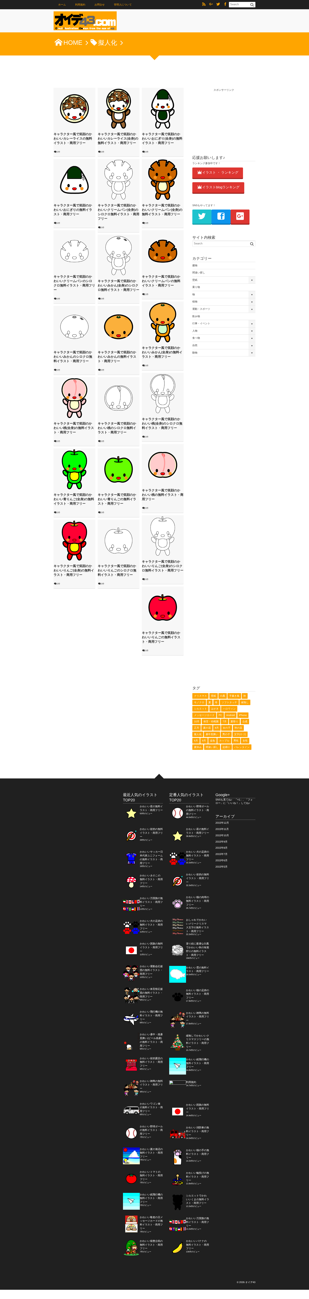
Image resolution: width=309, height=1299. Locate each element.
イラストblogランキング (221, 187)
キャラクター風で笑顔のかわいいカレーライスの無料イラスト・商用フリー (73, 138)
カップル (224, 740)
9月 (204, 740)
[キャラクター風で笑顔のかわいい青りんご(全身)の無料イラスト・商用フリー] (74, 469)
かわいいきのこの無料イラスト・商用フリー (151, 879)
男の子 (226, 734)
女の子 (226, 727)
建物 (194, 265)
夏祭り (234, 721)
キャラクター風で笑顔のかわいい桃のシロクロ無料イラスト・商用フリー (117, 428)
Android (230, 715)
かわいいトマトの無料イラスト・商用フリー (151, 1175)
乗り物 (196, 287)
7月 (225, 721)
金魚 (212, 740)
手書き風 (234, 695)
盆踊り (226, 747)
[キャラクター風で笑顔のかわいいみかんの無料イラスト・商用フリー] (118, 327)
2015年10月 (222, 835)
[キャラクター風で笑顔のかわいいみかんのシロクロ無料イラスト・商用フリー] (74, 327)
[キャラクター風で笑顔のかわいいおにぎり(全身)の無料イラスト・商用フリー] (163, 108)
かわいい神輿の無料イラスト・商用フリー (151, 1085)
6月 (196, 740)
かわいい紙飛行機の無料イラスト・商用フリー (151, 1198)
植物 (194, 301)
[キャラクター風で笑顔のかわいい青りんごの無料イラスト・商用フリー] (118, 469)
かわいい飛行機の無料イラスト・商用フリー (151, 1015)
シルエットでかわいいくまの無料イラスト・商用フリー (197, 1199)
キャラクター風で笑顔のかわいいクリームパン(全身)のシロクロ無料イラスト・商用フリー (118, 212)
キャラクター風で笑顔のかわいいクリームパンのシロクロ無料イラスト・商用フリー (74, 283)
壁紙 (194, 279)
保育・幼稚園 (211, 721)
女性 (245, 740)
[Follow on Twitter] (218, 4)
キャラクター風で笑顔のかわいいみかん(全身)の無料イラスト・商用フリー (162, 352)
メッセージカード (204, 715)
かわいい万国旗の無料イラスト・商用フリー (151, 902)
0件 (58, 152)
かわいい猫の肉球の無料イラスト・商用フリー (197, 901)
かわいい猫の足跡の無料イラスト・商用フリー (197, 994)
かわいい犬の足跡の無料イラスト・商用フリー (151, 924)
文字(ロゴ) (240, 734)
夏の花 (207, 727)
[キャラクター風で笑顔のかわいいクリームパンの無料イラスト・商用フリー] (163, 251)
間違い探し (198, 272)
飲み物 (196, 316)
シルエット (200, 708)
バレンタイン (242, 747)
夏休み (198, 747)
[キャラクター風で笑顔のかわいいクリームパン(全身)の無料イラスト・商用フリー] (163, 180)
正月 (196, 727)
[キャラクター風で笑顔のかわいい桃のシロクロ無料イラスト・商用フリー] (118, 398)
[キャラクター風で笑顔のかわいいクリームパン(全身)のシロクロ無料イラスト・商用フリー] (118, 180)
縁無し (245, 702)
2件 (147, 294)
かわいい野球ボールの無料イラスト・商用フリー (151, 1130)
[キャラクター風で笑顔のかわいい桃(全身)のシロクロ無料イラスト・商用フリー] (163, 393)
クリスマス (200, 695)
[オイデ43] (85, 22)
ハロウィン (229, 708)
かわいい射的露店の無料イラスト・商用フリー (151, 1062)
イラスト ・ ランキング (220, 172)
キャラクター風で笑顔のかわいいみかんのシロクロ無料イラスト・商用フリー (73, 357)
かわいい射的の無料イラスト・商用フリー (151, 833)
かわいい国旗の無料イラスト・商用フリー (151, 947)
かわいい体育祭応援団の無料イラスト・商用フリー (151, 993)
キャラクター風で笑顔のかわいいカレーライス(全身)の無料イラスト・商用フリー (118, 138)
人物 (194, 330)
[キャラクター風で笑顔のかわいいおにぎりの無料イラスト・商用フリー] (74, 180)
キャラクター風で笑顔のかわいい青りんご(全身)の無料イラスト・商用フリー (74, 499)
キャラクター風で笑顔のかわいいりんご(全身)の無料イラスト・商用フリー (74, 570)
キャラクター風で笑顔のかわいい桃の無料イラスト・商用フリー (163, 495)
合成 (244, 721)
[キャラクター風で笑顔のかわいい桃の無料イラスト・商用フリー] (163, 465)
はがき (215, 708)
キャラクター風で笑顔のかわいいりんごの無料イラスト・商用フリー (161, 637)
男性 (236, 740)
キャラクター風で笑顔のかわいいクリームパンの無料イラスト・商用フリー (161, 281)
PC (220, 715)
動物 (194, 352)
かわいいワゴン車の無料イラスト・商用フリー (151, 1107)
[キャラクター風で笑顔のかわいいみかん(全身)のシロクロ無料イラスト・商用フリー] (118, 255)
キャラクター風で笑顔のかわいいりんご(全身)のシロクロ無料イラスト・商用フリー (162, 566)
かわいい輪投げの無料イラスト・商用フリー (197, 1176)
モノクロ (199, 702)
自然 (194, 345)
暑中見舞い (212, 734)
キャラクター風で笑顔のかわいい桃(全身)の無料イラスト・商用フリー (74, 428)
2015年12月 (222, 822)
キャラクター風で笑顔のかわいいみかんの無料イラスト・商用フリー (117, 357)
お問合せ (99, 4)
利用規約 (80, 4)
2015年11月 (222, 829)
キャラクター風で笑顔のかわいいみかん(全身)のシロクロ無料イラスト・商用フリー (118, 285)
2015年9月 (221, 841)
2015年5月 (221, 866)
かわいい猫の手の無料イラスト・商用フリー (197, 1154)
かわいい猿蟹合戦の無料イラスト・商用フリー (151, 1245)
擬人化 (198, 734)
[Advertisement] (223, 118)
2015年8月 (221, 847)
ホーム (62, 4)
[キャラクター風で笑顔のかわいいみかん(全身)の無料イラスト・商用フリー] (163, 322)
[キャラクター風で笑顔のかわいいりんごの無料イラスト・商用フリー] (163, 607)
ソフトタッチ (229, 702)
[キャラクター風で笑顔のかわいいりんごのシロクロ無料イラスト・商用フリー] (118, 540)
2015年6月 (221, 860)
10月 (196, 721)
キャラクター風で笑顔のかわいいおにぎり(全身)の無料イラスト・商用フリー (162, 138)
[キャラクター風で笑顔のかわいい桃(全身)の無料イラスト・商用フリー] (74, 398)
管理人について (123, 4)
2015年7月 (221, 854)
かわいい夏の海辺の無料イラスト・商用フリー (151, 1153)
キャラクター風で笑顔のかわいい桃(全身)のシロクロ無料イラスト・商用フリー (162, 423)
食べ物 (196, 337)
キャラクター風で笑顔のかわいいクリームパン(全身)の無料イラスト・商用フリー (162, 210)
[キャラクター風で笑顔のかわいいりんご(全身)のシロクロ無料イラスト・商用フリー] (163, 536)
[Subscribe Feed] (203, 4)
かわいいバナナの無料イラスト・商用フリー (197, 1245)
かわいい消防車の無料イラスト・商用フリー (197, 1131)
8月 (217, 727)
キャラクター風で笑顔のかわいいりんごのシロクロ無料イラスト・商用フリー (117, 570)
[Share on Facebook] (225, 4)
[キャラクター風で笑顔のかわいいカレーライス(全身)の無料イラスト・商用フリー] (118, 108)
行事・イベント (201, 323)
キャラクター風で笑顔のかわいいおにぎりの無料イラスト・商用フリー (73, 210)
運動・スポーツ (201, 308)
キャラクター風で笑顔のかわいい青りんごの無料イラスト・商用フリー (117, 499)
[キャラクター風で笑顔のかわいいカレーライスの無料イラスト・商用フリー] (74, 108)
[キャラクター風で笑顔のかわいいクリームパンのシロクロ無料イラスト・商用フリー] (74, 251)
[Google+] (211, 4)
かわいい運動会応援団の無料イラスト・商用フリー (151, 970)
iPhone (243, 715)
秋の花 (238, 727)
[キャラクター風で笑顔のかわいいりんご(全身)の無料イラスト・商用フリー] (74, 540)
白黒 (222, 695)
